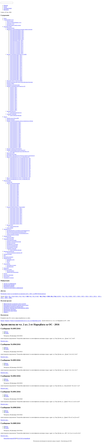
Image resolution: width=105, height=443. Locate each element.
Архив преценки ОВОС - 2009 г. (16, 78)
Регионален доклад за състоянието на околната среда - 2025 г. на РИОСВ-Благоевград (23, 293)
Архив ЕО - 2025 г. (13, 87)
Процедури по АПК (10, 152)
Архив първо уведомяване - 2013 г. (17, 47)
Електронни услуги (10, 23)
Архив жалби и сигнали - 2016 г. (16, 215)
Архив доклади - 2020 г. (14, 191)
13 (20, 438)
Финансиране (6, 268)
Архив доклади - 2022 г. (14, 189)
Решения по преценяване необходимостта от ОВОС (17, 54)
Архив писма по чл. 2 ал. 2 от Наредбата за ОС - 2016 (20, 170)
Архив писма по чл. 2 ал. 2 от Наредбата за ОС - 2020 (20, 165)
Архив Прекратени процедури (15, 112)
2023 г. (17, 296)
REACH (8, 261)
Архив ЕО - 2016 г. (13, 100)
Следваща (24, 438)
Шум (5, 255)
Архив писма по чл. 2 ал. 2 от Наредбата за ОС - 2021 (20, 164)
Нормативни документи (11, 265)
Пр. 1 (41, 296)
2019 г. (59, 296)
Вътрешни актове (10, 266)
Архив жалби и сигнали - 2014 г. (16, 218)
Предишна (10, 438)
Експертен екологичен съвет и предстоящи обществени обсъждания (20, 82)
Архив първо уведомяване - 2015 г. (17, 44)
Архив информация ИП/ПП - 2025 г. (17, 30)
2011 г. (99, 296)
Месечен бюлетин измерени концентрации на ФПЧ (16, 232)
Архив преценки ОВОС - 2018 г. (16, 65)
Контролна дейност (7, 180)
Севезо (8, 262)
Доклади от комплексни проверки (13, 183)
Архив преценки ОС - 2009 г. (15, 144)
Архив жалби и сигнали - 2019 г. (16, 211)
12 (19, 438)
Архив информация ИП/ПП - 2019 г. (17, 39)
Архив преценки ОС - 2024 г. (15, 123)
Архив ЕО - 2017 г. (13, 98)
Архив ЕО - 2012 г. (13, 105)
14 (21, 438)
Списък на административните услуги (14, 22)
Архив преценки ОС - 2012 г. (15, 140)
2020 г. (49, 296)
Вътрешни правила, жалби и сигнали (14, 25)
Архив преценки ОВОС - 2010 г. (16, 76)
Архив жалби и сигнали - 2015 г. (16, 216)
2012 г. (95, 296)
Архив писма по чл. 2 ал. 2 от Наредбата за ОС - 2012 (20, 176)
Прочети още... (4, 341)
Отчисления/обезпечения (11, 240)
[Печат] (6, 331)
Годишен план (9, 182)
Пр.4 (13, 296)
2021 (37, 296)
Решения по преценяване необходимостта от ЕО (16, 86)
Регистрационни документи (12, 247)
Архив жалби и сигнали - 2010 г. (16, 223)
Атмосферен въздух (7, 229)
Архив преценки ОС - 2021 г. (15, 127)
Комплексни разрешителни (9, 251)
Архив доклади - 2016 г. (14, 197)
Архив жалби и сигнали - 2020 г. (16, 209)
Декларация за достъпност (9, 277)
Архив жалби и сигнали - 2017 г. (16, 213)
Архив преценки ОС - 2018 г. (15, 132)
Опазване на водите (7, 236)
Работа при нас (6, 276)
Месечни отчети (10, 225)
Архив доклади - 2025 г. (14, 184)
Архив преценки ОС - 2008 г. (15, 146)
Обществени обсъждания (11, 154)
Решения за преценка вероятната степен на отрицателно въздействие (20, 121)
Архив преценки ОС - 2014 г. (15, 137)
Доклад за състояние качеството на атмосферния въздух (17, 233)
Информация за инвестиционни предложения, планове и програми (19, 29)
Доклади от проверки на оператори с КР (14, 252)
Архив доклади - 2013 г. (14, 201)
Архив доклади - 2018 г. (14, 194)
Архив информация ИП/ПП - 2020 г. (17, 37)
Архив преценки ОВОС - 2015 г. (16, 69)
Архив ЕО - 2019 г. (13, 96)
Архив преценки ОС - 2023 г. (15, 125)
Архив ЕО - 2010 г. (13, 108)
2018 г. (71, 296)
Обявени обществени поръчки (12, 272)
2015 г (82, 296)
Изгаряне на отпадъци (11, 243)
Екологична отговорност (8, 256)
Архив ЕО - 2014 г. (13, 103)
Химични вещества (7, 258)
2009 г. (6, 297)
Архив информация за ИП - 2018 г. (16, 40)
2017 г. (75, 296)
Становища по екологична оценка (13, 84)
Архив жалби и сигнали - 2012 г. (16, 220)
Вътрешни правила (10, 270)
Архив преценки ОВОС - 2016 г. (16, 68)
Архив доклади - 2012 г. (14, 202)
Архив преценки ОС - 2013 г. (15, 139)
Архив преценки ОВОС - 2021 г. (16, 61)
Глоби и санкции (10, 227)
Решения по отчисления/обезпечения (14, 241)
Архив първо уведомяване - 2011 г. (17, 48)
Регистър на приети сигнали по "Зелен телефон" (16, 207)
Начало (5, 18)
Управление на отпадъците (9, 238)
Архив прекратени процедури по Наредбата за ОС (19, 151)
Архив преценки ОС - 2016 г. (15, 134)
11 (17, 438)
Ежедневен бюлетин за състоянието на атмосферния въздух (18, 230)
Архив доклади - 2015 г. (14, 198)
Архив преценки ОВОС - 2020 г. (16, 62)
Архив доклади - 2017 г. (14, 195)
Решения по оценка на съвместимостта (14, 148)
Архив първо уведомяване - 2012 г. (17, 50)
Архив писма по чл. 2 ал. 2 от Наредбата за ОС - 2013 (20, 175)
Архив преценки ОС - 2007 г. (15, 147)
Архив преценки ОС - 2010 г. (15, 143)
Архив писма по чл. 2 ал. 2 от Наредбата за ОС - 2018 (20, 168)
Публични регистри (10, 28)
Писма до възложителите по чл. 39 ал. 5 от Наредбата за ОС (18, 177)
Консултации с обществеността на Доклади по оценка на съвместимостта (21, 155)
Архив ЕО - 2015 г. (13, 101)
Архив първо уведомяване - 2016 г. (17, 43)
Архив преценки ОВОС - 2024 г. (16, 57)
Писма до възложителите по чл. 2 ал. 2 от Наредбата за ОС (18, 157)
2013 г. (91, 296)
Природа (5, 116)
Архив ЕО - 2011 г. (13, 107)
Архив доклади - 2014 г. (14, 200)
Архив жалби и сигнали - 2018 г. (16, 212)
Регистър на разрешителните (12, 245)
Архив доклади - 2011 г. (14, 204)
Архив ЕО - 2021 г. (13, 93)
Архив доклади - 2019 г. (14, 193)
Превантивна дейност (8, 26)
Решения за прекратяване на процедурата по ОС (16, 150)
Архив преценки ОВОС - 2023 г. (16, 58)
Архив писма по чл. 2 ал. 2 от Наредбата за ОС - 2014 (20, 173)
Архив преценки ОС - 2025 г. (15, 122)
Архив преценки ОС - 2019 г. (15, 130)
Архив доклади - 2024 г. (14, 186)
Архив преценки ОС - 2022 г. (15, 126)
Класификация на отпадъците (12, 244)
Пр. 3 (10, 296)
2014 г (87, 296)
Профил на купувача (8, 269)
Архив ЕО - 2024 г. (13, 89)
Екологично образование (8, 275)
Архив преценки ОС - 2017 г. (15, 133)
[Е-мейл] (6, 333)
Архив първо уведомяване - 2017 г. (17, 41)
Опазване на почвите (8, 254)
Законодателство (7, 263)
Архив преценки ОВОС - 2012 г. (16, 73)
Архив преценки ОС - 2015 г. (15, 136)
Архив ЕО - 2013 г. (13, 104)
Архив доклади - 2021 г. (14, 190)
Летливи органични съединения (13, 234)
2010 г (2, 297)
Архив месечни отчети (14, 226)
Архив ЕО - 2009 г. (13, 109)
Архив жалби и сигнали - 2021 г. (16, 208)
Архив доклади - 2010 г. (14, 205)
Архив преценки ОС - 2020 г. (15, 129)
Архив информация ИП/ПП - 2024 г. (17, 32)
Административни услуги (9, 19)
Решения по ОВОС (10, 83)
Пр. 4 (24, 296)
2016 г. (79, 296)
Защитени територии (11, 119)
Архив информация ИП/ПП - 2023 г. (17, 33)
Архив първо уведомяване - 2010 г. (17, 51)
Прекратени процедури (11, 111)
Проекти (5, 273)
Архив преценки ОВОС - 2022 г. (16, 60)
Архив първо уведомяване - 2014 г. (17, 46)
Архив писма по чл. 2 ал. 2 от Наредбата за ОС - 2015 (20, 172)
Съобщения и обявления (11, 114)
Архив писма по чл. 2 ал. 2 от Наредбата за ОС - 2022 (20, 162)
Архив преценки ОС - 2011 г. (15, 141)
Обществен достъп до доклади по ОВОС (14, 80)
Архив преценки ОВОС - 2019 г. (16, 64)
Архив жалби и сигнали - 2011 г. (16, 222)
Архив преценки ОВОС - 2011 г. (16, 75)
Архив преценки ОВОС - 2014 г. (16, 71)
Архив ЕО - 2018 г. (13, 97)
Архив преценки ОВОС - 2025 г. (16, 55)
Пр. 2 (31, 296)
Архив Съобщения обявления (15, 115)
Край (28, 438)
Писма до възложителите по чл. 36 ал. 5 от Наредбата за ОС (18, 179)
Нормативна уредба (10, 259)
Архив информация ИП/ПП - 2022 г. (17, 35)
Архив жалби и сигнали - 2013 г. (16, 219)
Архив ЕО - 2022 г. (13, 91)
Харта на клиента (10, 21)
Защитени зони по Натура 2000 (13, 118)
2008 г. (10, 297)
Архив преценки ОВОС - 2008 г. (16, 79)
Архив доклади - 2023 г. (14, 187)
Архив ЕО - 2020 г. (13, 94)
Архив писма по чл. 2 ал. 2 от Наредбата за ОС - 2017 (20, 169)
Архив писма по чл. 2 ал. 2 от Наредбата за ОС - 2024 (20, 159)
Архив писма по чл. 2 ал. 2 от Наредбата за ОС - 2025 (20, 158)
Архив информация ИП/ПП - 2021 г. (17, 36)
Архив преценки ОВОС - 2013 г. (16, 72)
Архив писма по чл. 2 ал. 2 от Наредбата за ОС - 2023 (20, 161)
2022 (27, 296)
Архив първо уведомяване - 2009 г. (17, 53)
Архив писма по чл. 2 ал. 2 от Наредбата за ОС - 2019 (20, 166)
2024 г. (6, 296)
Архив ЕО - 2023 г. (13, 90)
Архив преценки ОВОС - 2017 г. (16, 66)
